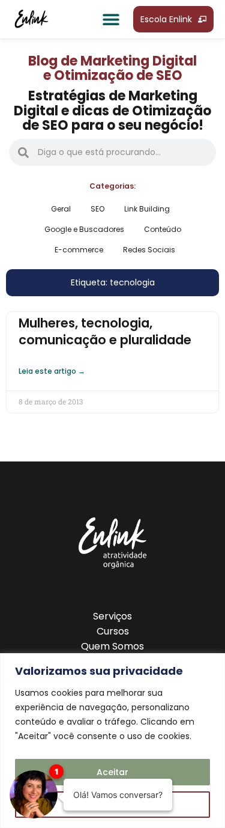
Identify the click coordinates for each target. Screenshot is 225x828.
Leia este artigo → (52, 371)
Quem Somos (112, 646)
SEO (97, 209)
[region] (112, 740)
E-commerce (79, 250)
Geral (61, 209)
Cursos (113, 631)
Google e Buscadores (84, 229)
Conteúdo (162, 229)
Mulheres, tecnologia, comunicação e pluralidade (105, 331)
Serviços (112, 616)
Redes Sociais (149, 250)
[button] (110, 19)
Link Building (147, 209)
